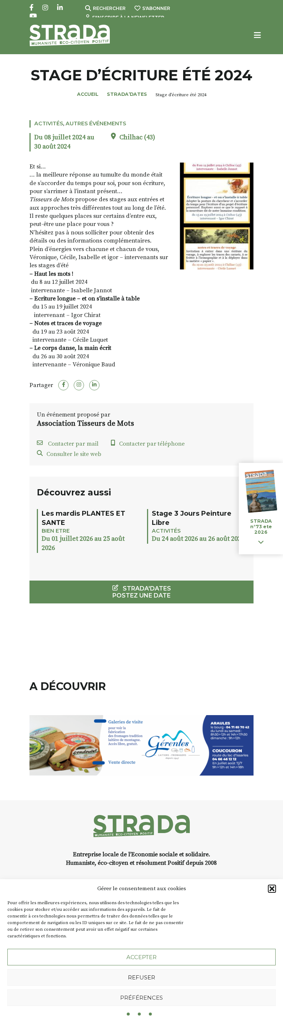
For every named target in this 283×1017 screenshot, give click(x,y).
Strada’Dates (127, 94)
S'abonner (156, 8)
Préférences (141, 997)
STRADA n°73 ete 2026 (261, 526)
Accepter (141, 957)
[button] (272, 888)
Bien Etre (56, 530)
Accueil (87, 94)
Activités (48, 123)
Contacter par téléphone (152, 443)
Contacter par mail (72, 443)
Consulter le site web (73, 454)
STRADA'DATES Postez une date (141, 592)
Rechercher (109, 8)
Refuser (141, 977)
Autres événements (96, 123)
